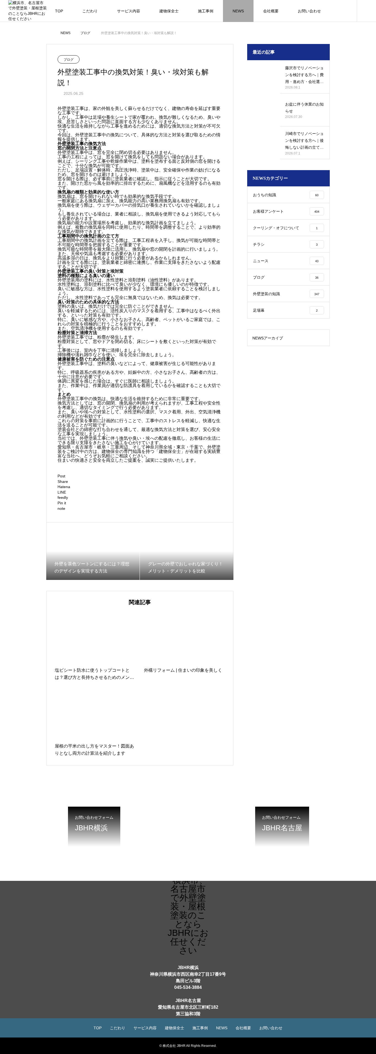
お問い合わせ (309, 11)
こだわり (90, 11)
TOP (59, 11)
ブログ (68, 60)
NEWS (238, 11)
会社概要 (271, 11)
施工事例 (205, 11)
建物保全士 (169, 11)
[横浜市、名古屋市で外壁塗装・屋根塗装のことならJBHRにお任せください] (27, 10)
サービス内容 (128, 11)
